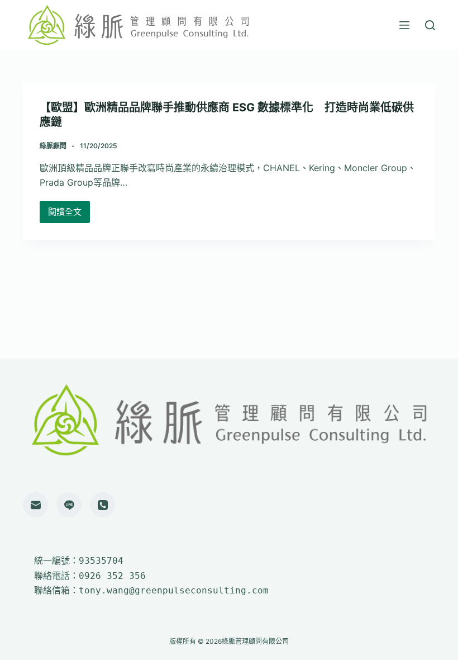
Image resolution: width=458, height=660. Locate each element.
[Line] (69, 504)
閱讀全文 (65, 214)
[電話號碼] (102, 504)
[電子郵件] (35, 504)
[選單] (404, 25)
